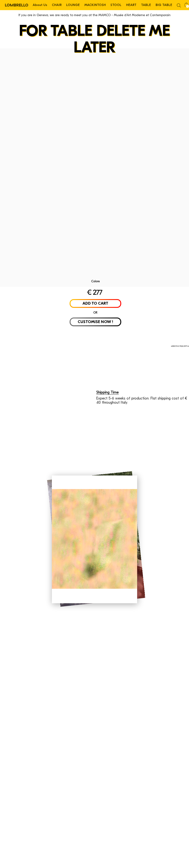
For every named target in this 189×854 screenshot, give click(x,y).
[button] (178, 5)
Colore (95, 281)
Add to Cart (95, 303)
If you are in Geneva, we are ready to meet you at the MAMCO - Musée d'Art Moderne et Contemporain (94, 15)
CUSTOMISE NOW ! (95, 322)
